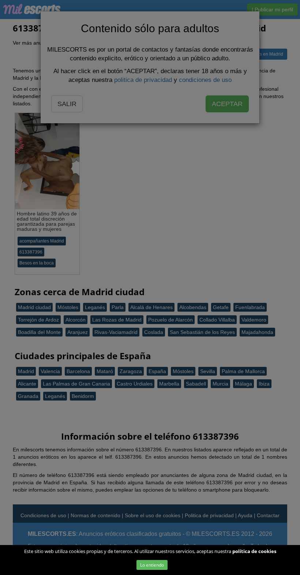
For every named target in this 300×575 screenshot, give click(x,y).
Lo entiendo (152, 565)
